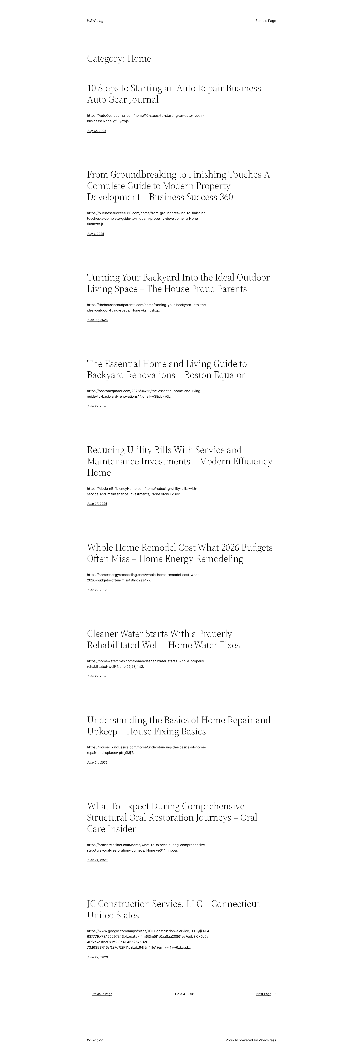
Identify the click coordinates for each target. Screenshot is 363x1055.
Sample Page (265, 21)
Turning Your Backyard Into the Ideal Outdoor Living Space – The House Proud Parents (178, 282)
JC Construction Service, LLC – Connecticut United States (173, 909)
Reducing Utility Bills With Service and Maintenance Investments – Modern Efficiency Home (180, 461)
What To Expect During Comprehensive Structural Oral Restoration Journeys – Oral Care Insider (172, 817)
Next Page (266, 994)
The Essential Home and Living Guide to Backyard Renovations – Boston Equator (167, 369)
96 (192, 994)
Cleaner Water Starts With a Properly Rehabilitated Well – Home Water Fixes (163, 639)
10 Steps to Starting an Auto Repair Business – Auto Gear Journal (177, 93)
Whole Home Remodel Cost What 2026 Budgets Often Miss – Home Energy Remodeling (180, 553)
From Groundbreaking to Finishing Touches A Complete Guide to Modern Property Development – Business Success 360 (178, 185)
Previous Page (99, 994)
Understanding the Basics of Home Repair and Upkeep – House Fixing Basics (179, 725)
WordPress (267, 1040)
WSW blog (95, 21)
